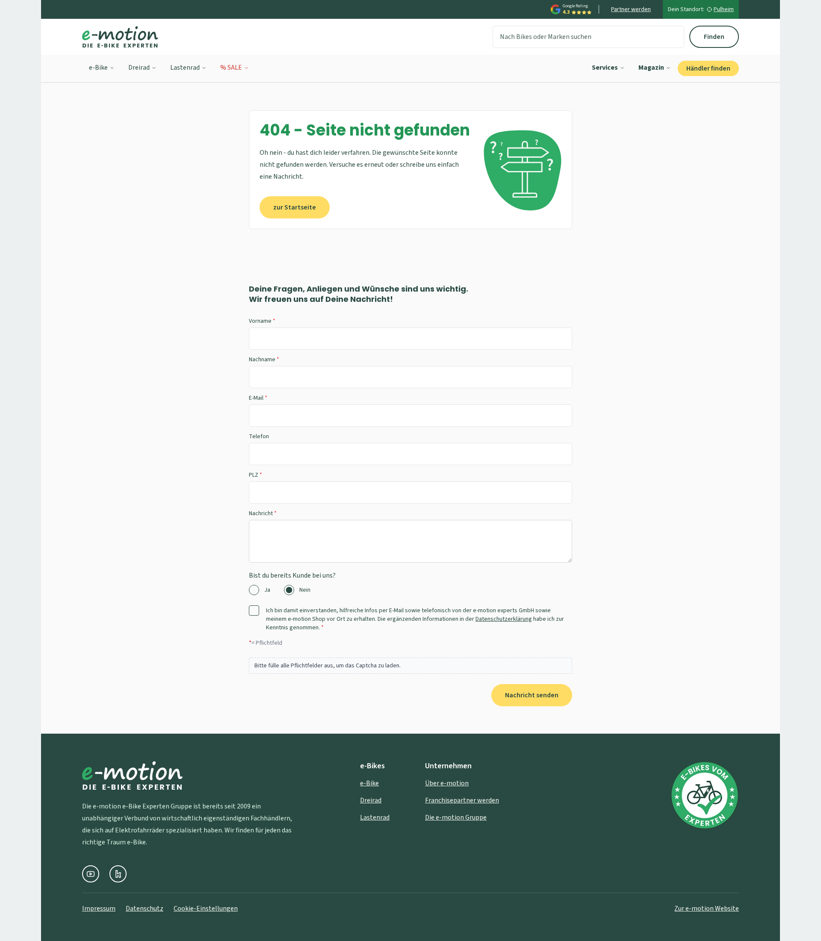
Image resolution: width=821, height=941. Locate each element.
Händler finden (708, 68)
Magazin (651, 67)
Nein (304, 590)
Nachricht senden (531, 695)
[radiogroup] (410, 590)
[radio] (254, 590)
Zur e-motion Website (706, 908)
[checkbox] (254, 610)
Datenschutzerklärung (503, 619)
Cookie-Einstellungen (206, 908)
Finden (714, 36)
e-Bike (98, 67)
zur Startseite (294, 207)
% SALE (231, 67)
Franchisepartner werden (462, 800)
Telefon (259, 437)
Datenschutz (144, 908)
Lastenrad (185, 67)
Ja (267, 590)
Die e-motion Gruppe (456, 817)
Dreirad (139, 67)
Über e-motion (447, 783)
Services (605, 67)
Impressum (98, 908)
